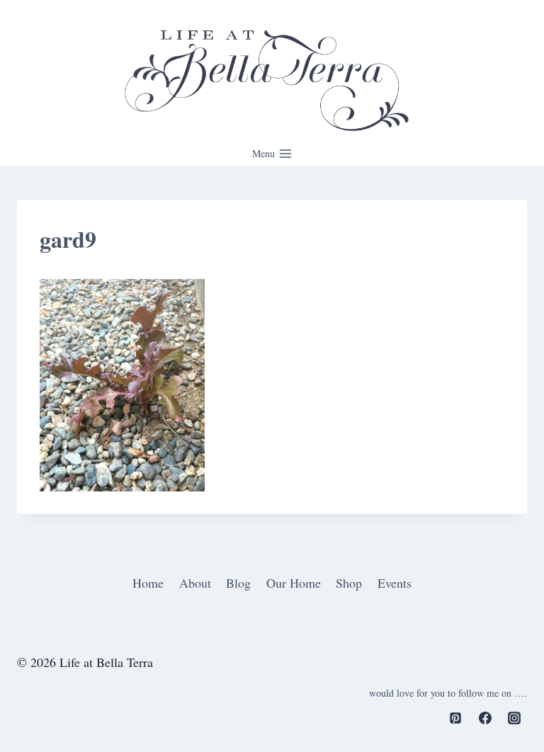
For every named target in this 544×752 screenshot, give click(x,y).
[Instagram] (514, 718)
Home (148, 582)
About (195, 582)
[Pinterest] (455, 718)
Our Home (293, 582)
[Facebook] (485, 718)
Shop (349, 582)
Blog (238, 582)
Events (395, 582)
